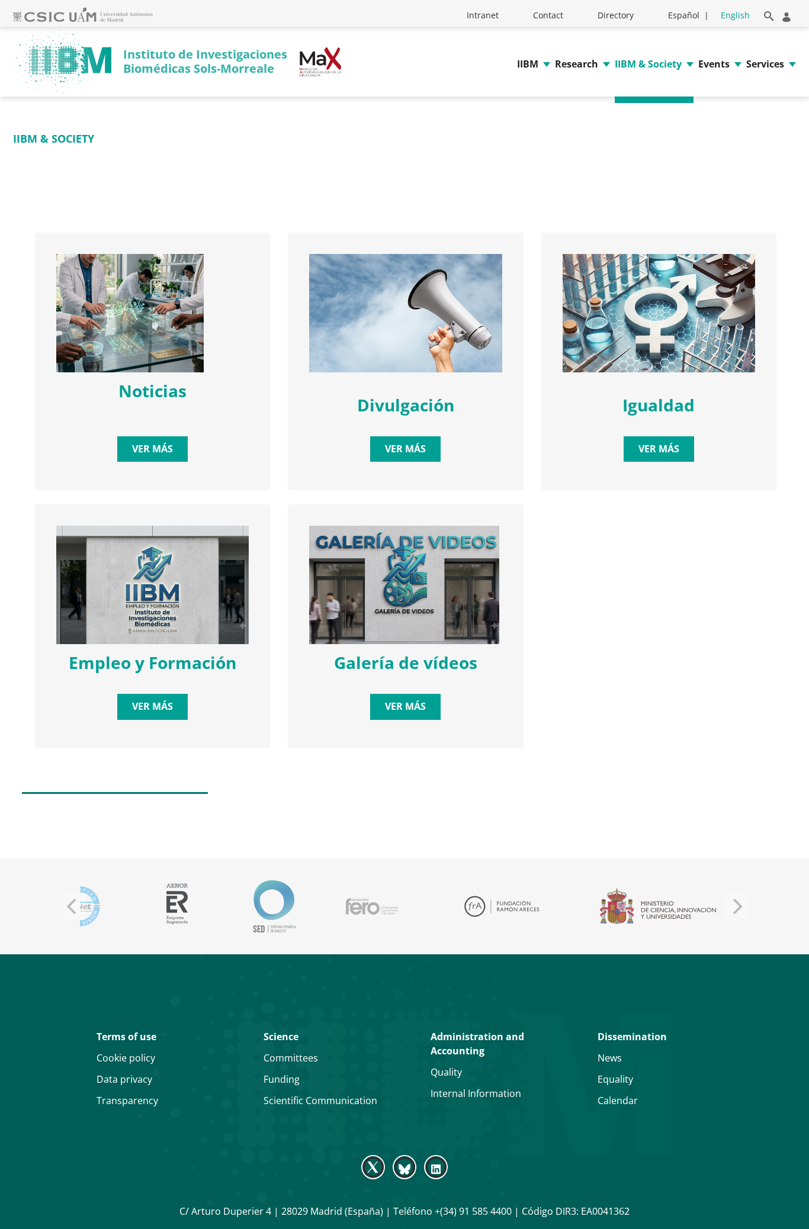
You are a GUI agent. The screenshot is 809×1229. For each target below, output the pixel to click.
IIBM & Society (648, 63)
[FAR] (330, 906)
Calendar (618, 1100)
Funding (282, 1079)
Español (683, 15)
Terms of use (126, 1036)
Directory (616, 15)
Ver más (152, 448)
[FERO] (201, 906)
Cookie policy (126, 1057)
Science (281, 1036)
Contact (548, 15)
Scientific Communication (320, 1100)
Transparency (127, 1100)
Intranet (483, 15)
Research (576, 63)
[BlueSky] (404, 1166)
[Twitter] (374, 1166)
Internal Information (476, 1093)
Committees (291, 1057)
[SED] (103, 906)
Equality (615, 1079)
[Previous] (73, 906)
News (610, 1057)
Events (714, 63)
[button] (766, 14)
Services (765, 63)
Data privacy (124, 1079)
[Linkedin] (436, 1166)
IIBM (527, 63)
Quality (446, 1072)
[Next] (736, 906)
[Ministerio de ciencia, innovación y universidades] (486, 906)
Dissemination (632, 1036)
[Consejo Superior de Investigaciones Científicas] (621, 906)
